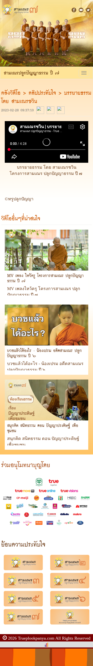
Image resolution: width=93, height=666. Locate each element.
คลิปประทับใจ (42, 92)
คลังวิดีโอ (12, 92)
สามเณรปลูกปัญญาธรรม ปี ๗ (31, 72)
